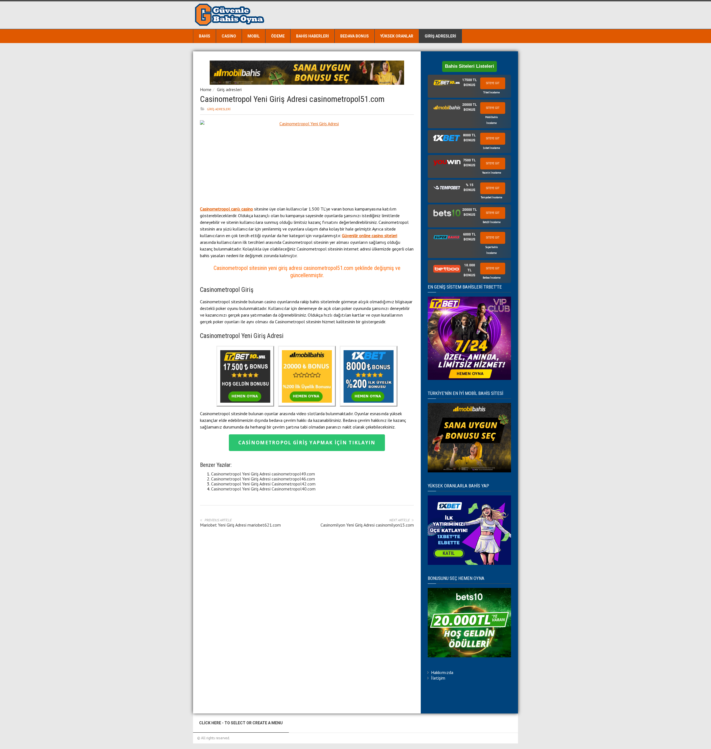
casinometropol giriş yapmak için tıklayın (306, 442)
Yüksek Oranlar (396, 36)
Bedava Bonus (354, 36)
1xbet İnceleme (491, 147)
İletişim (438, 678)
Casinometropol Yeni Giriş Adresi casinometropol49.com (263, 474)
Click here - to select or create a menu (241, 723)
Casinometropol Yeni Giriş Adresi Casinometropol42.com (263, 484)
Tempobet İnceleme (491, 197)
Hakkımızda (442, 672)
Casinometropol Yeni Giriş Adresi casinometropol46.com (263, 479)
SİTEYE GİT (492, 83)
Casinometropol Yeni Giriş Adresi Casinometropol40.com (263, 489)
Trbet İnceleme (491, 92)
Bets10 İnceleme (491, 222)
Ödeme (278, 36)
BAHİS (204, 36)
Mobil (253, 36)
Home (205, 89)
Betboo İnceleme (491, 277)
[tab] (469, 86)
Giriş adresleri (440, 36)
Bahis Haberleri (312, 36)
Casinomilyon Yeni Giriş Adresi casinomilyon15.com (367, 525)
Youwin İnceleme (491, 172)
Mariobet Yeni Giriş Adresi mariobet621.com (240, 525)
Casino (229, 36)
